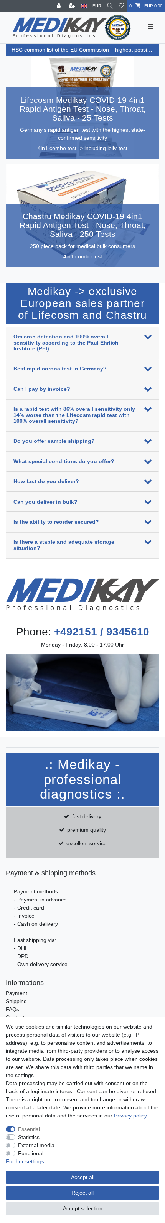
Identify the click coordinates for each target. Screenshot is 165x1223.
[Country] (84, 6)
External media (36, 1145)
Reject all (82, 1192)
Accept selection (82, 1208)
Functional (30, 1153)
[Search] (110, 6)
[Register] (72, 6)
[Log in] (59, 6)
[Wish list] (121, 6)
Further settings (25, 1161)
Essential (29, 1129)
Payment (16, 993)
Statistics (29, 1137)
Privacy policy (130, 1115)
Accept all (82, 1177)
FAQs (12, 1009)
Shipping (16, 1001)
